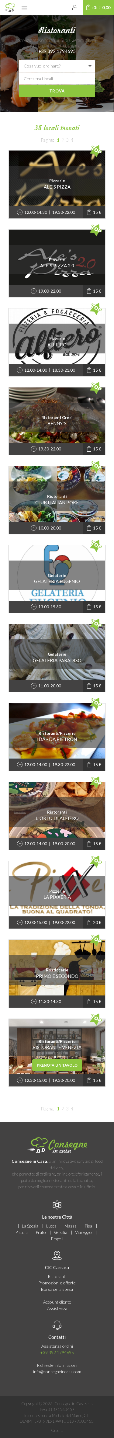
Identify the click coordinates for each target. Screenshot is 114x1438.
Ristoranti (57, 1276)
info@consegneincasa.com (57, 1371)
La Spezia (30, 1225)
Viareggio (83, 1232)
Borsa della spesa (57, 1289)
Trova (57, 91)
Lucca (51, 1225)
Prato (41, 1232)
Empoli (57, 1238)
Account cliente (57, 1301)
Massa (70, 1225)
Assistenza (57, 1308)
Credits (57, 1430)
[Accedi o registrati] (74, 7)
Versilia (60, 1232)
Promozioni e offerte (57, 1282)
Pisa (88, 1225)
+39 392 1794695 (57, 51)
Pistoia (21, 1232)
